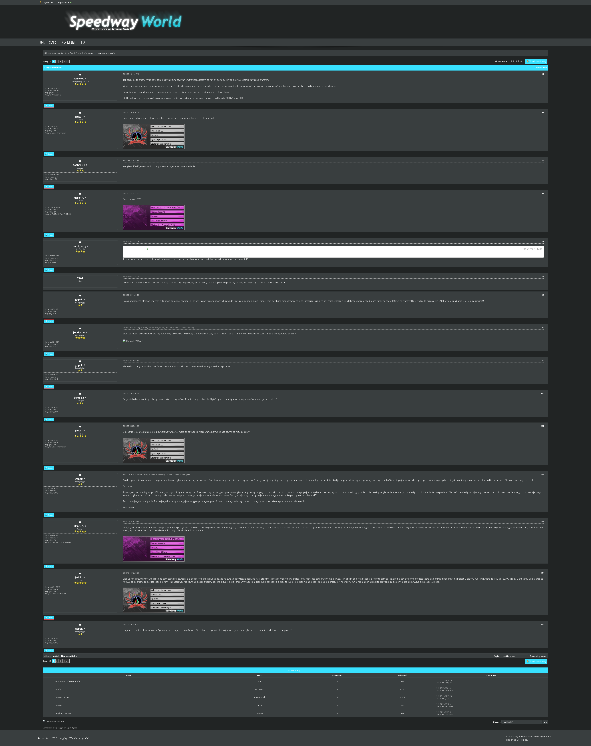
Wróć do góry (59, 738)
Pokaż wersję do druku (55, 721)
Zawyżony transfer (62, 713)
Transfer (58, 705)
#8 (543, 328)
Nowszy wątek (68, 656)
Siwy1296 (449, 682)
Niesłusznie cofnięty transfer (67, 681)
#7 (543, 295)
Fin (259, 681)
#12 (542, 474)
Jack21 (78, 116)
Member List (68, 42)
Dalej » (66, 61)
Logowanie (48, 2)
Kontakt (46, 738)
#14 (542, 573)
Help (82, 42)
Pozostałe (80, 53)
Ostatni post (440, 682)
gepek (79, 299)
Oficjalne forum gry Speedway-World (59, 53)
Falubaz (259, 713)
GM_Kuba (449, 706)
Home (42, 42)
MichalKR (259, 689)
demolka (79, 397)
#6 (543, 276)
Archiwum (89, 53)
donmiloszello (259, 697)
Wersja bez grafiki (78, 738)
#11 (542, 426)
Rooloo (523, 739)
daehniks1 (79, 165)
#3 (543, 160)
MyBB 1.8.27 (546, 736)
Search (53, 42)
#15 (542, 624)
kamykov (79, 78)
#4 (543, 193)
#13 (542, 521)
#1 (543, 74)
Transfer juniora (61, 697)
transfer (58, 689)
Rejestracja (63, 2)
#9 (543, 360)
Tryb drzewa (541, 67)
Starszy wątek (52, 656)
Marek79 (79, 197)
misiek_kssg (79, 246)
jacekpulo (79, 332)
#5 (543, 241)
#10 (542, 393)
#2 (543, 112)
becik (259, 705)
